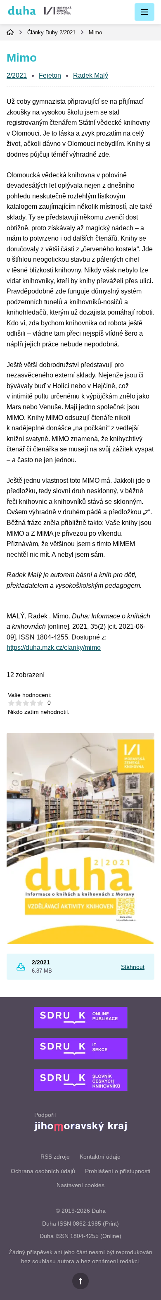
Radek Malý (90, 75)
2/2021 (67, 32)
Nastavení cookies (80, 1185)
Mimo (95, 32)
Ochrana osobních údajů (43, 1171)
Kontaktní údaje (100, 1156)
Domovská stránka (10, 32)
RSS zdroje (55, 1156)
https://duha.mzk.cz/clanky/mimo (54, 647)
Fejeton (50, 75)
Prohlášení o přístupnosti (117, 1171)
